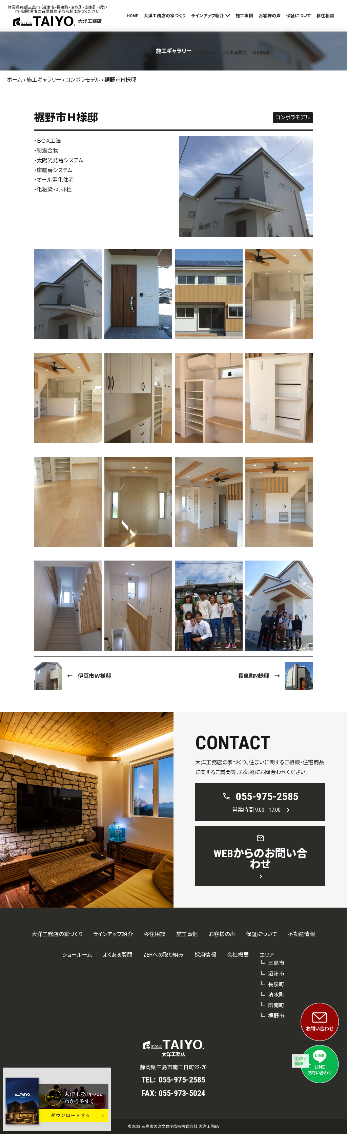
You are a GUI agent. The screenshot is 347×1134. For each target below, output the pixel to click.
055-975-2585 (182, 1080)
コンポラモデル (82, 80)
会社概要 (238, 955)
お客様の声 (270, 15)
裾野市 (276, 1016)
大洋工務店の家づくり (165, 15)
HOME (132, 15)
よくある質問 (234, 52)
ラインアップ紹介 (207, 15)
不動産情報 (301, 934)
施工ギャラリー (43, 80)
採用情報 (261, 52)
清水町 (276, 995)
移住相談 (325, 15)
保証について (298, 15)
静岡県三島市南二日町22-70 (173, 1067)
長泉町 (276, 984)
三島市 (276, 963)
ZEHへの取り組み (163, 955)
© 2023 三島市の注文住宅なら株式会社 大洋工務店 (173, 1126)
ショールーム (204, 52)
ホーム (14, 80)
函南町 (276, 1005)
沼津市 (276, 974)
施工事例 (244, 15)
